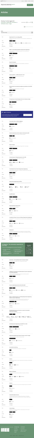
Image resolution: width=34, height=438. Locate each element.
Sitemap (11, 435)
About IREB (15, 428)
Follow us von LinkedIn (29, 249)
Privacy (17, 435)
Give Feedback (23, 428)
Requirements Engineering (8, 5)
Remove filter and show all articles (29, 26)
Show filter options (23, 22)
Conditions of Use (21, 435)
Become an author (23, 431)
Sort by (2, 31)
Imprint (14, 435)
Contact (15, 432)
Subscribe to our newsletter (29, 252)
